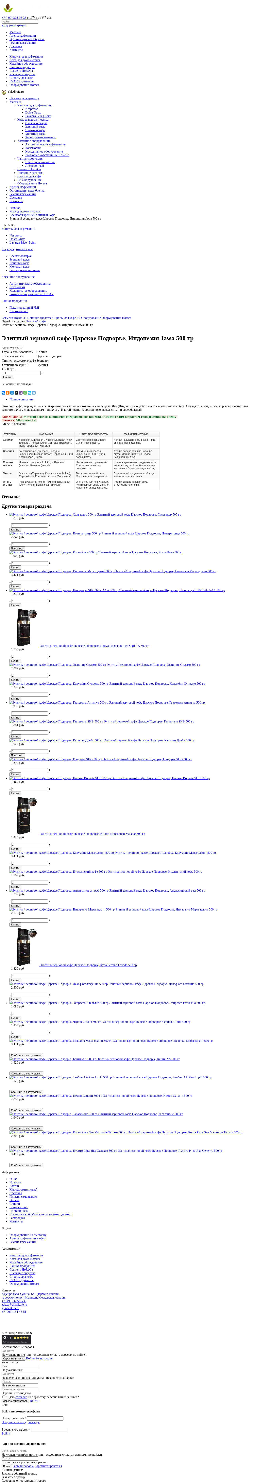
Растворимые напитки (40, 137)
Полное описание (21, 399)
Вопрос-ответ (18, 1207)
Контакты (16, 49)
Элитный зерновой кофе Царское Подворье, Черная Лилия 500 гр (146, 1021)
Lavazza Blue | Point (38, 116)
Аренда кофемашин (22, 35)
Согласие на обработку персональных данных (40, 1214)
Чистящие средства (22, 74)
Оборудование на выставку (27, 1234)
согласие (21, 1397)
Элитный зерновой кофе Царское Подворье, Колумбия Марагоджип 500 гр (165, 852)
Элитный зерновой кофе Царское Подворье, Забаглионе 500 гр (140, 1114)
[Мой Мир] (12, 393)
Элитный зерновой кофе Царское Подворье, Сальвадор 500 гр (139, 514)
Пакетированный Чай (40, 162)
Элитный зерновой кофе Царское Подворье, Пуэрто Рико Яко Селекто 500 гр (170, 1150)
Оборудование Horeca (24, 85)
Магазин (15, 32)
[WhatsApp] (25, 393)
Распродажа (17, 1218)
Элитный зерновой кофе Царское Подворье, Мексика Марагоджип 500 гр (163, 1040)
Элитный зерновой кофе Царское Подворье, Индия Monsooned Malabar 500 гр (92, 833)
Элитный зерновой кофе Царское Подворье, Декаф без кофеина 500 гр (156, 984)
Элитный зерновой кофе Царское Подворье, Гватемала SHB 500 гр (149, 721)
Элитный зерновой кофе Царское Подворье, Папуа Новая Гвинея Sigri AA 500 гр (94, 645)
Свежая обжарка (36, 123)
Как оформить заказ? (23, 1189)
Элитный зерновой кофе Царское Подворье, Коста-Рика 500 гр (140, 552)
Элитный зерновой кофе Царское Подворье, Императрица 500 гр (145, 533)
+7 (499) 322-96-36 (14, 17)
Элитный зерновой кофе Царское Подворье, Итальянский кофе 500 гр (155, 871)
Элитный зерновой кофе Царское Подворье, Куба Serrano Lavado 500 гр (88, 965)
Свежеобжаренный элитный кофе (32, 215)
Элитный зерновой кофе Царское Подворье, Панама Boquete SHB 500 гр (161, 778)
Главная (14, 207)
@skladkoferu (10, 1308)
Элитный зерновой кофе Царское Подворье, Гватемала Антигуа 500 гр (157, 702)
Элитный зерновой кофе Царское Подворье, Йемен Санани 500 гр (148, 1095)
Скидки (14, 1203)
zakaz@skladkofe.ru (14, 1304)
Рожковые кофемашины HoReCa (47, 155)
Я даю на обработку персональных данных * (42, 1397)
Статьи (14, 1186)
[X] (16, 393)
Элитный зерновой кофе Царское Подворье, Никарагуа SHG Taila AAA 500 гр (172, 590)
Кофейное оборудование (25, 63)
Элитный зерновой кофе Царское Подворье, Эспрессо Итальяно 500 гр (157, 1003)
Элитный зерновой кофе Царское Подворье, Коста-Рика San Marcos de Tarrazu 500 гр (185, 1132)
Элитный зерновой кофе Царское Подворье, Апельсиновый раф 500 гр (157, 890)
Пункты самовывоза (23, 1196)
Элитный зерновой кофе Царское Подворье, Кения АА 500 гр (138, 1059)
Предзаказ (17, 548)
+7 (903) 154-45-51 (14, 1311)
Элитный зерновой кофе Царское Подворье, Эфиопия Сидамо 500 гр (153, 664)
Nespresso (31, 109)
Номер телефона (14, 1418)
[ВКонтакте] (3, 393)
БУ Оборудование (21, 81)
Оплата (14, 1200)
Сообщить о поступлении (26, 1055)
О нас (13, 1178)
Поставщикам (18, 1210)
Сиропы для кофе (21, 77)
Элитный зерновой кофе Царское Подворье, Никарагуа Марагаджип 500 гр (166, 909)
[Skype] (29, 393)
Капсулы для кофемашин (26, 56)
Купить (7, 377)
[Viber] (21, 393)
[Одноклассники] (7, 393)
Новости (15, 1182)
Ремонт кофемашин (22, 42)
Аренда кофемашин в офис (27, 1238)
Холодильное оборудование (44, 151)
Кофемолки (33, 148)
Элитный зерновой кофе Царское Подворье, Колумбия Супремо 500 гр (157, 683)
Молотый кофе (35, 133)
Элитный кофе (35, 130)
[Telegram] (34, 393)
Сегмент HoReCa (21, 70)
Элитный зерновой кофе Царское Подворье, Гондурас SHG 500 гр (147, 759)
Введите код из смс (16, 1429)
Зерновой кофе (35, 126)
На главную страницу (24, 98)
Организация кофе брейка (26, 39)
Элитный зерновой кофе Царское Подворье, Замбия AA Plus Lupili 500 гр (161, 1077)
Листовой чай (34, 165)
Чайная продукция (22, 67)
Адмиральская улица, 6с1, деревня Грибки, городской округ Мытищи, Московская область (34, 1295)
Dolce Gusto (33, 112)
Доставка (15, 46)
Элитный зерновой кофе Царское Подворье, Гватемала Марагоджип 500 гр (165, 571)
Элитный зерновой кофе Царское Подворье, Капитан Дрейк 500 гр (149, 740)
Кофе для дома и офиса (25, 60)
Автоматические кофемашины (45, 144)
